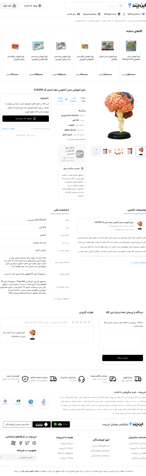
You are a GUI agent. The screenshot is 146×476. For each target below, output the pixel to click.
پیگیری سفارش (139, 458)
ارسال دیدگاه (122, 358)
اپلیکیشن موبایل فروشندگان (17, 424)
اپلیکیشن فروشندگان (100, 450)
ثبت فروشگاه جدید (101, 445)
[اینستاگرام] (34, 443)
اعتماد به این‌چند (138, 448)
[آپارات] (13, 443)
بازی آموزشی (80, 20)
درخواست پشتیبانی (101, 455)
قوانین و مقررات (138, 453)
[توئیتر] (27, 443)
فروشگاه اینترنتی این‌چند (137, 20)
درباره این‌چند (67, 443)
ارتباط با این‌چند (66, 448)
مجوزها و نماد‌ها (65, 453)
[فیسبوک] (20, 443)
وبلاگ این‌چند (66, 458)
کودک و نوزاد (119, 20)
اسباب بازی (107, 20)
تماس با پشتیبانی (137, 443)
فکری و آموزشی (94, 20)
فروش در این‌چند (8, 128)
